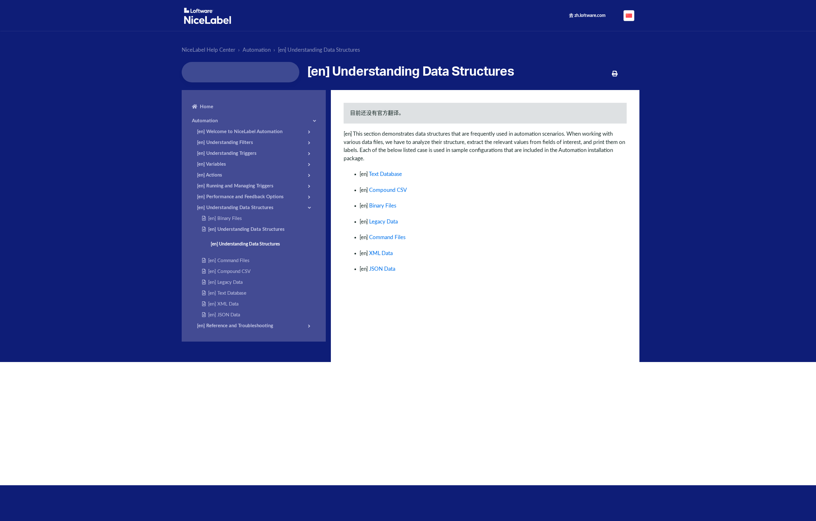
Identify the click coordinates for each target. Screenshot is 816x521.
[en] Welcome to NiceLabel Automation (239, 131)
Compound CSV (388, 190)
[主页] (207, 15)
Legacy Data (383, 221)
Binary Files (382, 205)
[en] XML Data (223, 304)
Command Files (387, 237)
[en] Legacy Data (225, 282)
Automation (257, 50)
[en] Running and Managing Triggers (235, 186)
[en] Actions (209, 175)
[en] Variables (211, 164)
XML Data (381, 253)
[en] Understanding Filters (225, 142)
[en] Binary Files (225, 218)
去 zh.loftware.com (587, 15)
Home (206, 106)
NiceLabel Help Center (208, 50)
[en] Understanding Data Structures (319, 50)
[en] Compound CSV (229, 271)
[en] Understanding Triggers (227, 153)
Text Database (385, 174)
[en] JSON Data (224, 315)
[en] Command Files (229, 260)
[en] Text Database (227, 293)
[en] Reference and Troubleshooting (235, 325)
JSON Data (382, 269)
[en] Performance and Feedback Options (240, 196)
